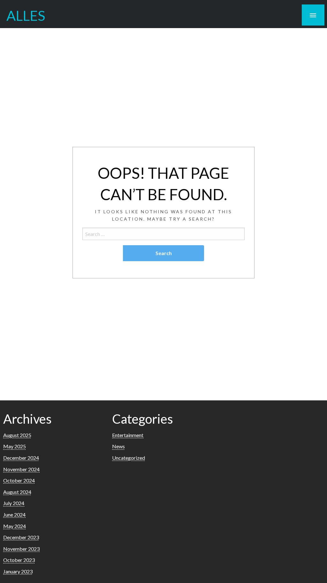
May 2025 (14, 446)
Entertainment (127, 435)
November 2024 (21, 469)
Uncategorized (128, 458)
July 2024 (13, 503)
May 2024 (14, 526)
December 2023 (21, 537)
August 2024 (17, 492)
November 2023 (21, 549)
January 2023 (18, 571)
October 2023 (19, 560)
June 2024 (14, 514)
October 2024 (19, 480)
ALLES (25, 15)
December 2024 (21, 458)
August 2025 (17, 435)
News (118, 446)
